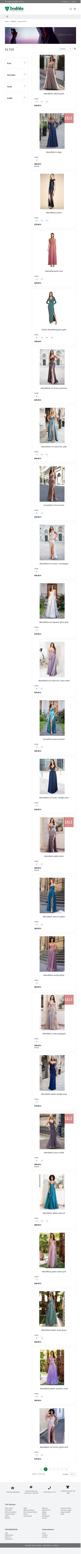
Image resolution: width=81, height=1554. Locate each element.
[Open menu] (7, 16)
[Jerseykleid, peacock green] (53, 718)
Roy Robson (45, 1516)
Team (43, 1533)
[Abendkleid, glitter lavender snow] (53, 1367)
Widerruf (7, 1537)
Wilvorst (7, 1518)
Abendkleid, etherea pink (53, 93)
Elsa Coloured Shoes (29, 1512)
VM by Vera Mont (10, 1512)
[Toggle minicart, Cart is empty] (74, 9)
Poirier (43, 1514)
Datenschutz (8, 1535)
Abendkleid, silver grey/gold (53, 1033)
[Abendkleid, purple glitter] (53, 954)
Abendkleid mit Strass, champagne (53, 563)
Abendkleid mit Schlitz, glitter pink (53, 1447)
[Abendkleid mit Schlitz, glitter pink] (53, 1426)
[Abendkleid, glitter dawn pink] (53, 1250)
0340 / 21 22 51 (19, 1)
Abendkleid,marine (53, 212)
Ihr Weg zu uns (66, 1)
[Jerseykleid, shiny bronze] (53, 484)
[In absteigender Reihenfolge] (74, 49)
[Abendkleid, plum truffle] (53, 1131)
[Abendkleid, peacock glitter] (53, 895)
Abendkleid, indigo (53, 152)
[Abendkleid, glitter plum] (53, 835)
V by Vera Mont (9, 1514)
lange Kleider (22, 21)
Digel (24, 1508)
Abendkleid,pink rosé (53, 271)
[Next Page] (66, 1469)
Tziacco (43, 1518)
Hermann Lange (65, 1510)
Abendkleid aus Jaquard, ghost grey (53, 622)
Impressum (8, 1539)
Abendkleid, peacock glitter (53, 916)
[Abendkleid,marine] (53, 191)
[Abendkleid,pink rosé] (53, 250)
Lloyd (61, 1514)
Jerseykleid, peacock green (53, 739)
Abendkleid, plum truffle (53, 1152)
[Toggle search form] (71, 9)
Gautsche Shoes (65, 1508)
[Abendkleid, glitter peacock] (53, 1192)
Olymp (43, 1512)
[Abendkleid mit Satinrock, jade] (53, 425)
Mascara (44, 1508)
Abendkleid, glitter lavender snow (53, 1388)
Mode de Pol (45, 1510)
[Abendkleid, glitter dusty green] (53, 1309)
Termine (44, 1535)
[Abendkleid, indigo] (53, 131)
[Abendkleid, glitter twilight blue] (53, 1073)
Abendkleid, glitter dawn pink (53, 1271)
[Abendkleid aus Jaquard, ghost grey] (53, 601)
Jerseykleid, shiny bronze (53, 505)
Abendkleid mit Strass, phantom (53, 388)
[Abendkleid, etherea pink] (53, 72)
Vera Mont (7, 1510)
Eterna (25, 1514)
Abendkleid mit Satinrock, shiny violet (53, 680)
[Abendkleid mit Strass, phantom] (53, 367)
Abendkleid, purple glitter (53, 975)
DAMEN (13, 21)
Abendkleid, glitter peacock (53, 1213)
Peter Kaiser (8, 1508)
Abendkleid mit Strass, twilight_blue (53, 797)
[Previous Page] (41, 1469)
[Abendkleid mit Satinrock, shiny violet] (53, 659)
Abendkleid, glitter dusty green (53, 1330)
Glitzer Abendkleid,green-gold (53, 329)
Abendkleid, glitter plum (53, 856)
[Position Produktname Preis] (65, 49)
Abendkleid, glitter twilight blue (53, 1094)
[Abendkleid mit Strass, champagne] (53, 542)
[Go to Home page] (14, 8)
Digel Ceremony (28, 1510)
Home (7, 21)
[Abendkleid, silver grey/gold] (53, 1012)
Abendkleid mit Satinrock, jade (53, 446)
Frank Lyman (27, 1516)
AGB (5, 1533)
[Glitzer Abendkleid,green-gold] (53, 308)
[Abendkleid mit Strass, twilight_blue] (53, 776)
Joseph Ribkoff (64, 1512)
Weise (6, 1516)
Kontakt (74, 1)
